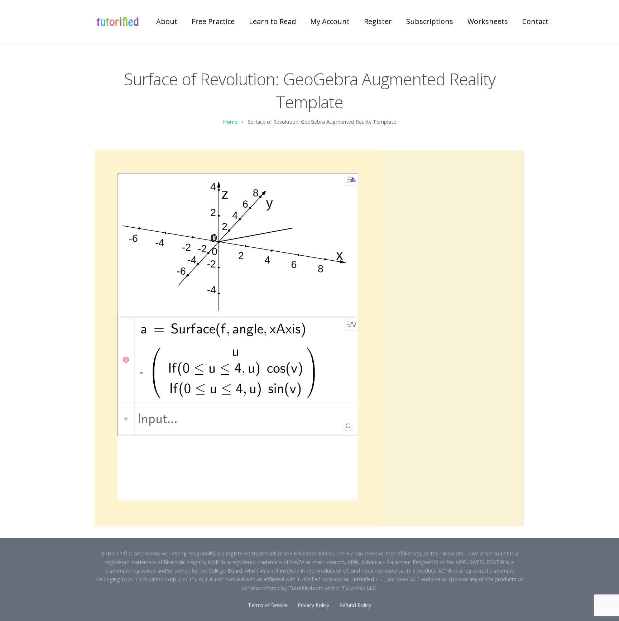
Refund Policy (355, 605)
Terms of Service (268, 605)
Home (230, 121)
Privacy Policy (313, 605)
